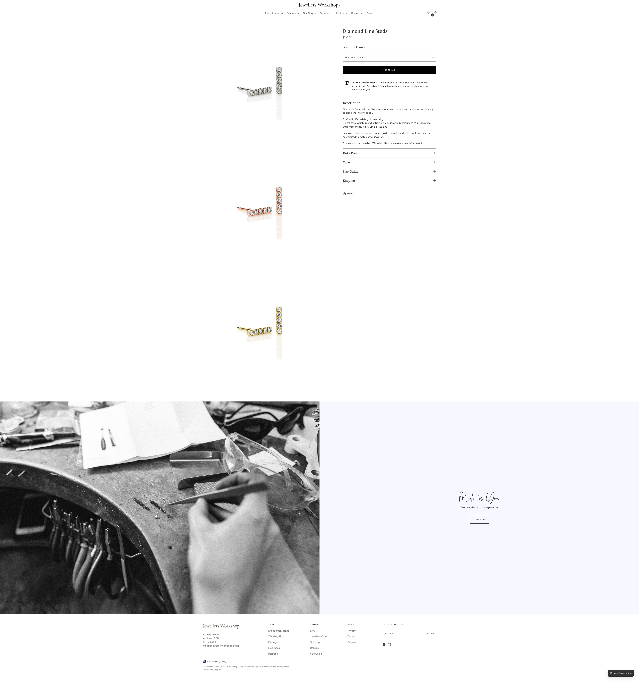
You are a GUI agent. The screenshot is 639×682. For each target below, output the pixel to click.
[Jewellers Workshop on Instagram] (390, 645)
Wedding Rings (276, 636)
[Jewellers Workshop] (319, 5)
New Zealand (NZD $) (216, 662)
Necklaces (274, 647)
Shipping (315, 642)
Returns (314, 647)
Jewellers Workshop (228, 667)
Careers (351, 642)
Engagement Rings (278, 630)
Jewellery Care (318, 636)
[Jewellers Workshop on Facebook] (384, 645)
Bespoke (273, 653)
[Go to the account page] (427, 13)
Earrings (272, 642)
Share (350, 194)
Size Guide (316, 653)
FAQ (312, 630)
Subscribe (430, 634)
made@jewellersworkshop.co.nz (221, 645)
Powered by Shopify (212, 670)
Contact (383, 86)
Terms (350, 636)
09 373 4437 (210, 642)
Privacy (351, 630)
